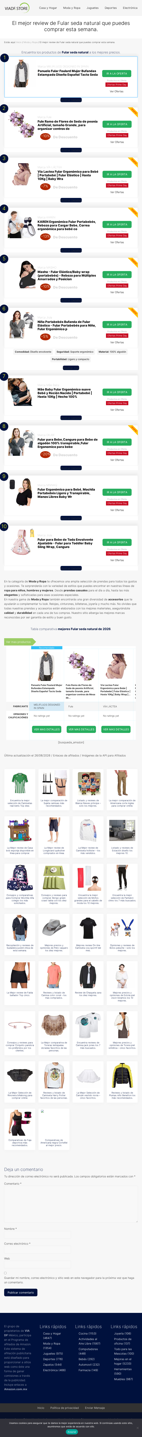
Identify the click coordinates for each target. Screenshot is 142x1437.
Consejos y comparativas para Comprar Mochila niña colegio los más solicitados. (20, 899)
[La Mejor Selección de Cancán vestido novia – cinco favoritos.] (88, 1075)
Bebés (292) (87, 1359)
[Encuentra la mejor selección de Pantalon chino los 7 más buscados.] (122, 878)
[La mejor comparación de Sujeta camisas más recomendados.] (54, 783)
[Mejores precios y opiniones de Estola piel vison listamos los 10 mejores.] (122, 975)
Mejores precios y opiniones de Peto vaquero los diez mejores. (54, 948)
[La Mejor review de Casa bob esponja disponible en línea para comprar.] (20, 830)
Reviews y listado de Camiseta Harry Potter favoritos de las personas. (54, 1095)
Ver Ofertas (116, 91)
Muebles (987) (123, 1379)
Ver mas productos (18, 642)
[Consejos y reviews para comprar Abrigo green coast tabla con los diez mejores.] (54, 878)
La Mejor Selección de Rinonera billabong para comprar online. (20, 1095)
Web (7, 1258)
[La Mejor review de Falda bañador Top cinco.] (20, 975)
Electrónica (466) (54, 1370)
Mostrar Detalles (71, 100)
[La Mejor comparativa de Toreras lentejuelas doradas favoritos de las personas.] (54, 1025)
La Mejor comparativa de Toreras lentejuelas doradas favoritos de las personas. (54, 1046)
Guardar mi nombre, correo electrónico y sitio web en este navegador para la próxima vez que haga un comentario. (69, 1280)
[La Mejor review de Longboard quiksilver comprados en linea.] (54, 830)
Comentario (12, 1183)
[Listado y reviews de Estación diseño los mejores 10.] (122, 830)
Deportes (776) (53, 1359)
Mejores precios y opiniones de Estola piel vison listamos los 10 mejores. (122, 996)
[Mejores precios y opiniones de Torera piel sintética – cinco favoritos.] (122, 1025)
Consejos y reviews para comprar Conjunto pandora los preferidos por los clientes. (20, 1046)
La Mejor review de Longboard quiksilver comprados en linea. (54, 850)
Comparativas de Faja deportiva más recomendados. (19, 1143)
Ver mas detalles (47, 729)
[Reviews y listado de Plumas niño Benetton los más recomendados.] (122, 1075)
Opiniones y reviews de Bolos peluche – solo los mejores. (122, 948)
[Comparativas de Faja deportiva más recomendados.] (20, 1123)
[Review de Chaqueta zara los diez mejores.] (88, 975)
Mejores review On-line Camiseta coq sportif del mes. (88, 948)
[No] (137, 1428)
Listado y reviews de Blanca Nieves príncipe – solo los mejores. (88, 803)
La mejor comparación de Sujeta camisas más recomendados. (54, 803)
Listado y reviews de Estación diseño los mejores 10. (122, 850)
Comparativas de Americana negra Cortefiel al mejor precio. (54, 1143)
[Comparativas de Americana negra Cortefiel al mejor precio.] (54, 1123)
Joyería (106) (122, 1333)
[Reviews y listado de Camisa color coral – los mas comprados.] (54, 975)
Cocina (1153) (87, 1333)
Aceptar (72, 1431)
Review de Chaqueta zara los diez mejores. (88, 994)
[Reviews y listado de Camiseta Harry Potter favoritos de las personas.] (54, 1075)
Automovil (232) (89, 1364)
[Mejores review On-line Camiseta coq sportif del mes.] (88, 928)
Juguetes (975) (53, 1353)
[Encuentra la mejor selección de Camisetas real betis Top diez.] (20, 783)
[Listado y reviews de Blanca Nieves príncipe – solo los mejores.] (88, 783)
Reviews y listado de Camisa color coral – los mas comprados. (53, 995)
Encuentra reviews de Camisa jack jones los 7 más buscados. (88, 1045)
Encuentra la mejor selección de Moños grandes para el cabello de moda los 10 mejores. (88, 899)
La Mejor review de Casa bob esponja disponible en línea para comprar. (20, 850)
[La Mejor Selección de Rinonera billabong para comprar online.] (20, 1075)
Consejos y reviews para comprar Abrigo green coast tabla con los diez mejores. (54, 899)
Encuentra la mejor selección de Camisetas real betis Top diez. (20, 803)
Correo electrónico (17, 1243)
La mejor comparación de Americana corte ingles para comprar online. (122, 803)
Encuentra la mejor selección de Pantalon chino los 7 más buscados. (122, 898)
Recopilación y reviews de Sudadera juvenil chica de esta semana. (19, 948)
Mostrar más (71, 368)
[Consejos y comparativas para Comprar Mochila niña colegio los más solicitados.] (20, 878)
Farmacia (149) (88, 1370)
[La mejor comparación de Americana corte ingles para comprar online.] (122, 783)
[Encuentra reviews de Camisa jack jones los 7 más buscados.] (88, 1025)
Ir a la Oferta (116, 73)
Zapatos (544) (52, 1364)
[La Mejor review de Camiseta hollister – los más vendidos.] (88, 830)
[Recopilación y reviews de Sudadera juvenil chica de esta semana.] (20, 928)
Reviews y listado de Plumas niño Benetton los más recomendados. (122, 1095)
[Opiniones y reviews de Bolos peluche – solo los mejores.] (122, 928)
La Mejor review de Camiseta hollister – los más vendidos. (88, 850)
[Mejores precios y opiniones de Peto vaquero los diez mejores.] (54, 928)
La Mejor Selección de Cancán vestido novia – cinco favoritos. (88, 1095)
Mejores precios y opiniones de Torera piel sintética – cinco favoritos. (122, 1045)
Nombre (10, 1228)
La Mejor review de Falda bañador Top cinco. (20, 994)
